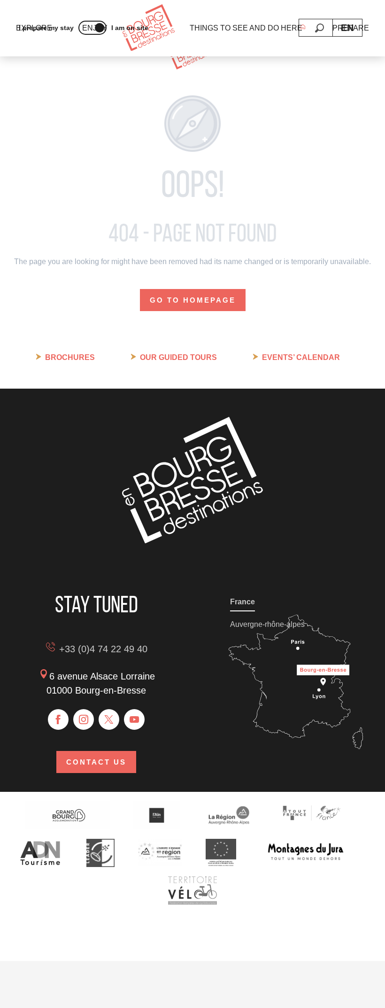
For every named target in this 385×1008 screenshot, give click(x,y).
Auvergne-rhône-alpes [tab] (267, 624)
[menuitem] (149, 28)
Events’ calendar (301, 357)
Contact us (96, 762)
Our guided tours (178, 357)
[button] (319, 28)
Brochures (70, 357)
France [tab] (242, 602)
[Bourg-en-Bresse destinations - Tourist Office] (192, 541)
